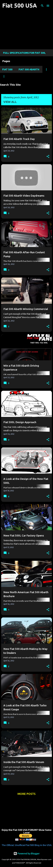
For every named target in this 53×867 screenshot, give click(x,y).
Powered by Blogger (28, 853)
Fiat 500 (7, 69)
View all (10, 101)
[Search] (42, 5)
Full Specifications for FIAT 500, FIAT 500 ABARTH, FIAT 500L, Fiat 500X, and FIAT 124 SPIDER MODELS (26, 53)
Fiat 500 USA (19, 5)
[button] (48, 157)
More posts (26, 793)
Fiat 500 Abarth (29, 69)
